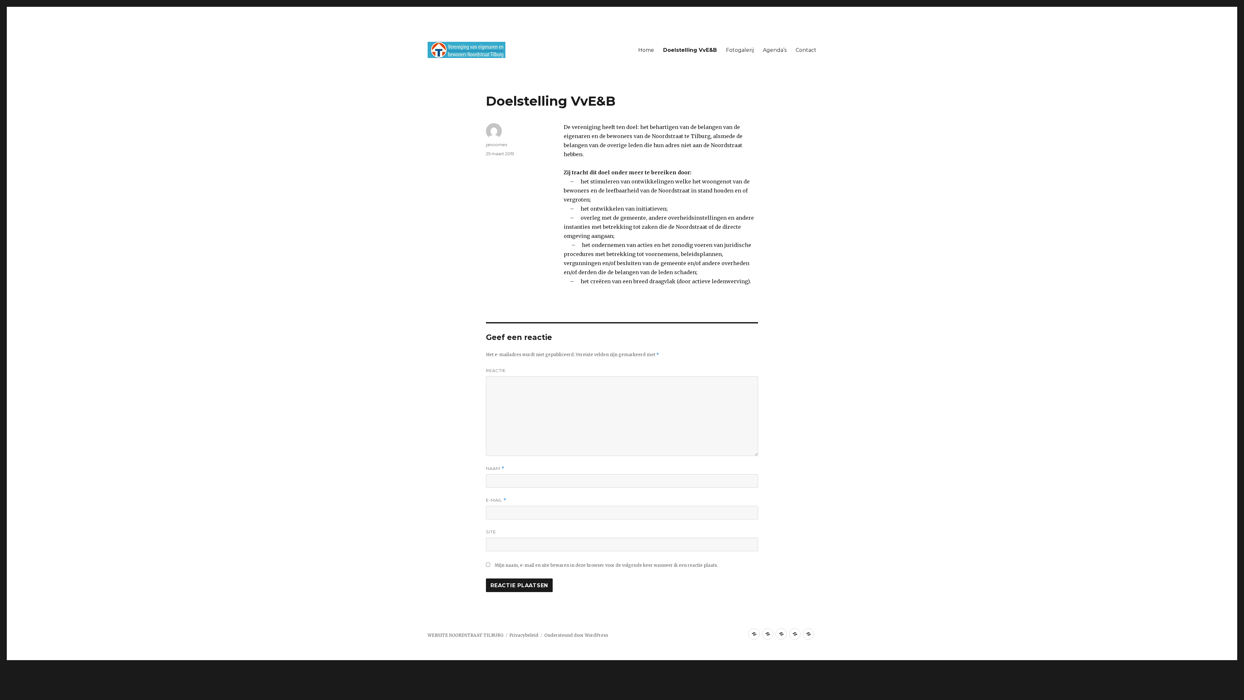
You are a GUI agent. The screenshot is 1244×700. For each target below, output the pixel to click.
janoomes (496, 144)
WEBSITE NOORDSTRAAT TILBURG (465, 635)
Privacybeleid (523, 635)
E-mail (496, 500)
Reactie (496, 370)
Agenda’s (775, 50)
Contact (806, 50)
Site (491, 531)
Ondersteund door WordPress (576, 635)
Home (646, 50)
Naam (495, 468)
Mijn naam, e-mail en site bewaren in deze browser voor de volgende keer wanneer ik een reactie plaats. (606, 565)
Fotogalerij (740, 50)
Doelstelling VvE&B (690, 50)
